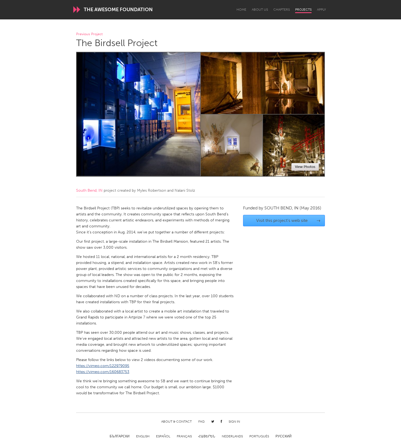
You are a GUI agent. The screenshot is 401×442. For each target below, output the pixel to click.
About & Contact (176, 421)
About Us (260, 9)
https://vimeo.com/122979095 (102, 365)
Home (241, 9)
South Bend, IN (89, 190)
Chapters (281, 9)
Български (120, 436)
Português (259, 436)
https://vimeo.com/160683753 (102, 371)
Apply (321, 9)
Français (184, 436)
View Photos (305, 167)
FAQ (201, 421)
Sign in (234, 421)
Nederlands (232, 436)
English (142, 436)
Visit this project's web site (288, 220)
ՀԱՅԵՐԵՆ (206, 436)
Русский (284, 436)
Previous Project (89, 34)
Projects (303, 9)
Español (163, 436)
